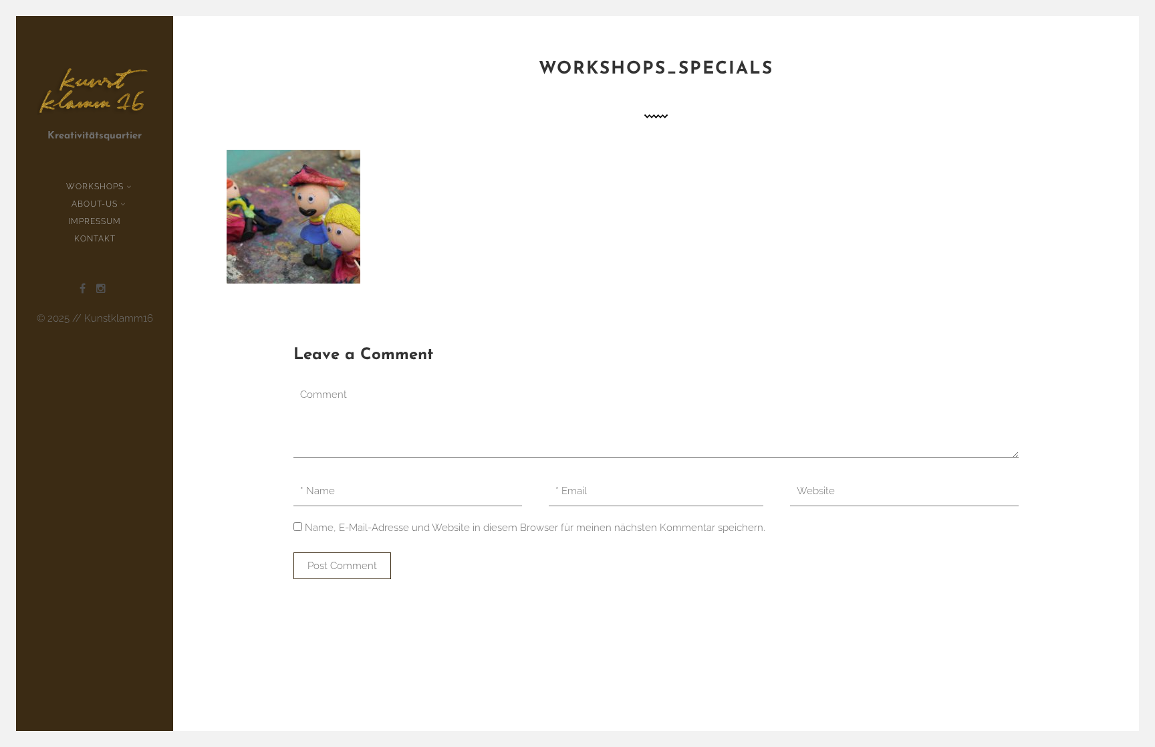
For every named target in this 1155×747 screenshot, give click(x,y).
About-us (95, 204)
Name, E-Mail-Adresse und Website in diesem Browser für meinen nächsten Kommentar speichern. (535, 528)
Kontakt (95, 238)
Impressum (94, 221)
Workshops (95, 186)
